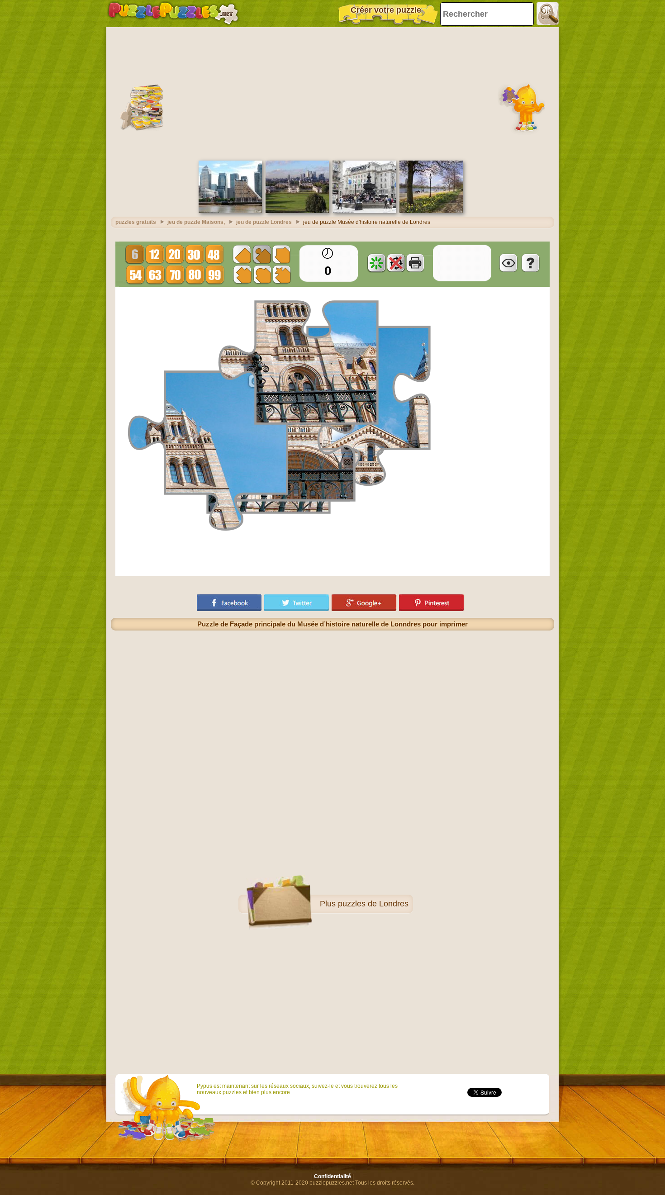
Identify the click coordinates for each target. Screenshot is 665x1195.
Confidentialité (332, 1176)
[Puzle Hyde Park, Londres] (431, 211)
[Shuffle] (376, 263)
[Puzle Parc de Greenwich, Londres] (297, 211)
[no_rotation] (396, 263)
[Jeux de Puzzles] (173, 13)
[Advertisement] (332, 92)
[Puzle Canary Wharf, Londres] (230, 211)
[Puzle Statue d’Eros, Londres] (364, 211)
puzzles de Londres (373, 903)
